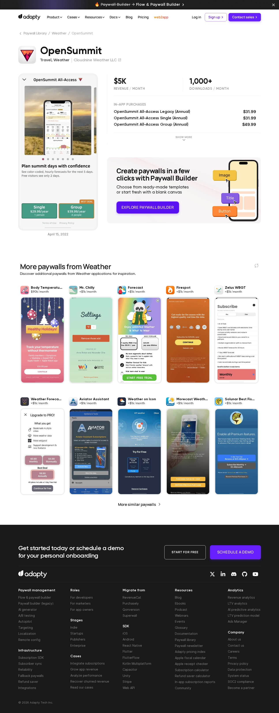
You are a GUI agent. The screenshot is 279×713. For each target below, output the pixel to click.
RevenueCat (132, 597)
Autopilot (25, 621)
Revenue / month (129, 88)
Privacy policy (238, 663)
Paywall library (185, 640)
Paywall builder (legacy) (36, 603)
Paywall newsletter (189, 646)
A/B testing (26, 615)
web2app (161, 17)
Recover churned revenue (89, 681)
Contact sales (243, 17)
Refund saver (28, 681)
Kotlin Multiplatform (137, 663)
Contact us (236, 645)
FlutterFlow (131, 657)
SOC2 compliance (241, 681)
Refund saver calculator (192, 676)
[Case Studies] (78, 17)
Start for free (185, 552)
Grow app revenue (84, 669)
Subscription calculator (192, 670)
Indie (73, 627)
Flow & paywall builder (34, 597)
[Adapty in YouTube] (255, 574)
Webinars (181, 615)
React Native (132, 645)
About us (234, 639)
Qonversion (131, 609)
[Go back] (21, 34)
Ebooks (180, 603)
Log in (196, 17)
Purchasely (131, 603)
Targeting (25, 627)
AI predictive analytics (244, 609)
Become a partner (241, 688)
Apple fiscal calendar (190, 658)
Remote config (29, 640)
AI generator (27, 609)
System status (238, 676)
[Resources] (103, 17)
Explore (148, 207)
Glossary (181, 627)
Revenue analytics (241, 597)
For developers (81, 597)
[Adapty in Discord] (233, 574)
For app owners (81, 609)
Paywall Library (35, 33)
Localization (27, 633)
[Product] (61, 17)
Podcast (181, 609)
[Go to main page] (29, 17)
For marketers (80, 603)
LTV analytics (237, 603)
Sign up (214, 17)
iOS (125, 633)
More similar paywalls (137, 504)
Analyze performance (86, 675)
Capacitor (130, 669)
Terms (232, 657)
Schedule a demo (235, 552)
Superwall (130, 615)
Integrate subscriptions (87, 663)
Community (183, 688)
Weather (59, 33)
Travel (45, 60)
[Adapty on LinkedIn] (223, 574)
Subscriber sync (30, 663)
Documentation (186, 633)
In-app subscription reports (195, 682)
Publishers (77, 639)
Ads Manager (237, 621)
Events (180, 621)
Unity (126, 676)
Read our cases (81, 687)
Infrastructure (30, 650)
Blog (129, 17)
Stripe (127, 681)
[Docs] (119, 17)
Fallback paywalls (31, 676)
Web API (129, 688)
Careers (234, 651)
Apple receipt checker (191, 664)
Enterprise (78, 645)
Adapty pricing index (190, 651)
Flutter (128, 651)
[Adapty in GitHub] (244, 574)
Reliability (25, 669)
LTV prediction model (243, 615)
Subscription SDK (31, 657)
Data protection (240, 669)
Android (128, 639)
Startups (76, 633)
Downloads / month (209, 88)
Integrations (27, 688)
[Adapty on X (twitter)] (212, 574)
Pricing (143, 17)
